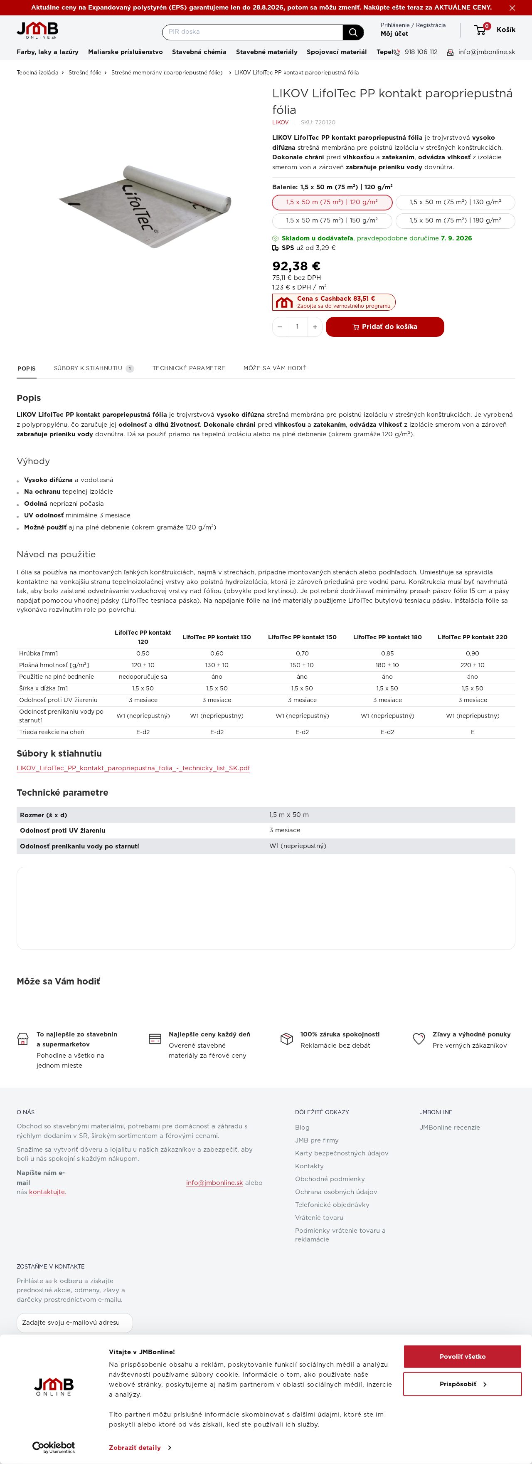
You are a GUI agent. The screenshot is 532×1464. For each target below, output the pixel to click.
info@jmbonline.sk (485, 52)
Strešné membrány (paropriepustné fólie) (167, 73)
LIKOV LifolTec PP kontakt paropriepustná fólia (296, 73)
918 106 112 (420, 52)
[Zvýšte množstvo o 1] (315, 326)
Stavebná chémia (199, 52)
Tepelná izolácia (38, 73)
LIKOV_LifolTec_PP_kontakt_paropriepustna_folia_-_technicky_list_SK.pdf (133, 768)
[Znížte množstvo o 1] (280, 326)
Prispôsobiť (458, 1383)
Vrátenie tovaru (319, 1218)
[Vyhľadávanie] (353, 32)
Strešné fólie (85, 73)
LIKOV (280, 123)
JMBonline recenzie (450, 1128)
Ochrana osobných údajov (336, 1192)
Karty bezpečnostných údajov (342, 1153)
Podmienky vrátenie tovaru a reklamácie (340, 1235)
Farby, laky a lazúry (48, 52)
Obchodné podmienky (330, 1179)
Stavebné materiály (267, 52)
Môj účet (394, 33)
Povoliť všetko (463, 1356)
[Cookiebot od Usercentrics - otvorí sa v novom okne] (53, 1448)
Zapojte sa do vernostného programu (343, 306)
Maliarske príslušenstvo (125, 52)
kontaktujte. (47, 1192)
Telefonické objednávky (332, 1205)
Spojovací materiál (337, 52)
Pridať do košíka (389, 327)
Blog (302, 1128)
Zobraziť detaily (135, 1448)
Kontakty (309, 1166)
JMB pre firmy (317, 1141)
